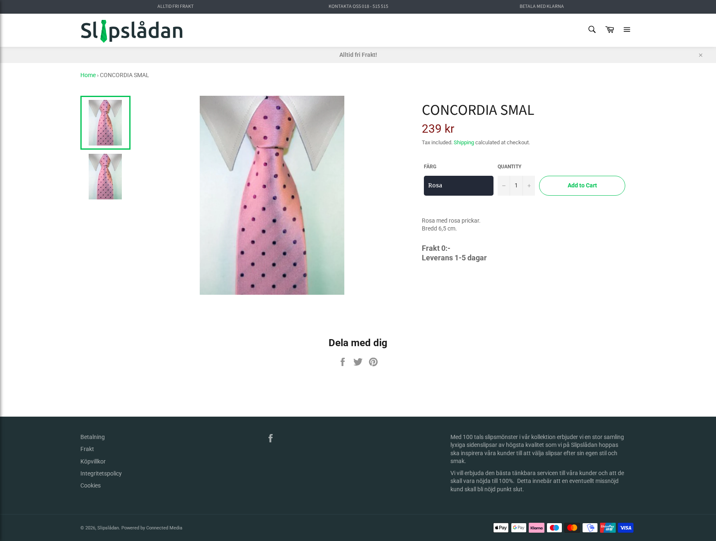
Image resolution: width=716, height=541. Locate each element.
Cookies (90, 485)
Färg (430, 167)
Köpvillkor (93, 461)
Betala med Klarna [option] (542, 6)
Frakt (87, 449)
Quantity (509, 167)
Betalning (92, 437)
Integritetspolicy (101, 473)
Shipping (464, 142)
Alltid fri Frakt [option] (175, 6)
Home (88, 75)
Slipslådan (108, 528)
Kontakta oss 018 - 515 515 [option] (358, 6)
